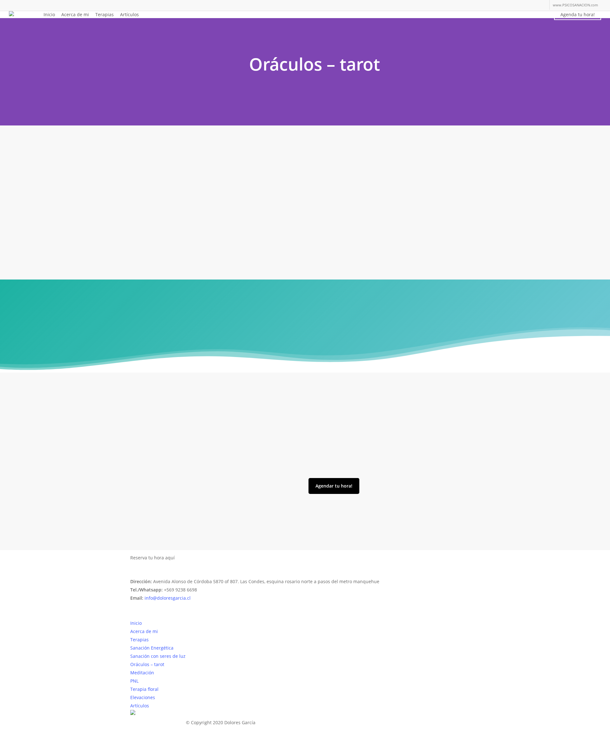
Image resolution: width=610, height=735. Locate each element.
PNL (134, 681)
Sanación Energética (151, 648)
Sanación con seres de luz (158, 656)
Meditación (142, 673)
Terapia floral (144, 689)
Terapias (139, 640)
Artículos (139, 706)
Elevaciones (142, 697)
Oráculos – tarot (147, 664)
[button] (333, 486)
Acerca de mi (144, 631)
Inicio (136, 623)
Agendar (190, 558)
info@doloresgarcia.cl (168, 598)
